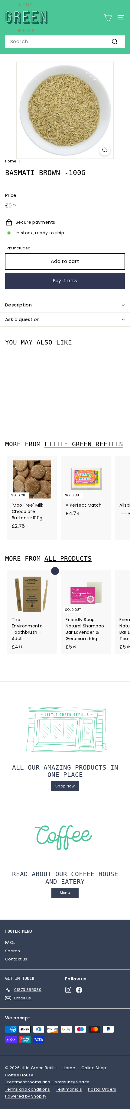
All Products (68, 558)
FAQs (10, 942)
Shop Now (65, 786)
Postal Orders (102, 1089)
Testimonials (69, 1089)
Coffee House (19, 1075)
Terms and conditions (27, 1089)
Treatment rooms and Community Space (47, 1082)
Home (10, 161)
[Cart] (108, 18)
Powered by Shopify (25, 1096)
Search (12, 951)
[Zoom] (104, 149)
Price (11, 195)
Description (18, 305)
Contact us (16, 959)
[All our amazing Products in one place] (65, 729)
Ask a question (22, 319)
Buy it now (65, 280)
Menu (65, 892)
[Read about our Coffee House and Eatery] (65, 836)
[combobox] (65, 41)
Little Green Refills (83, 444)
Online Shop (93, 1068)
